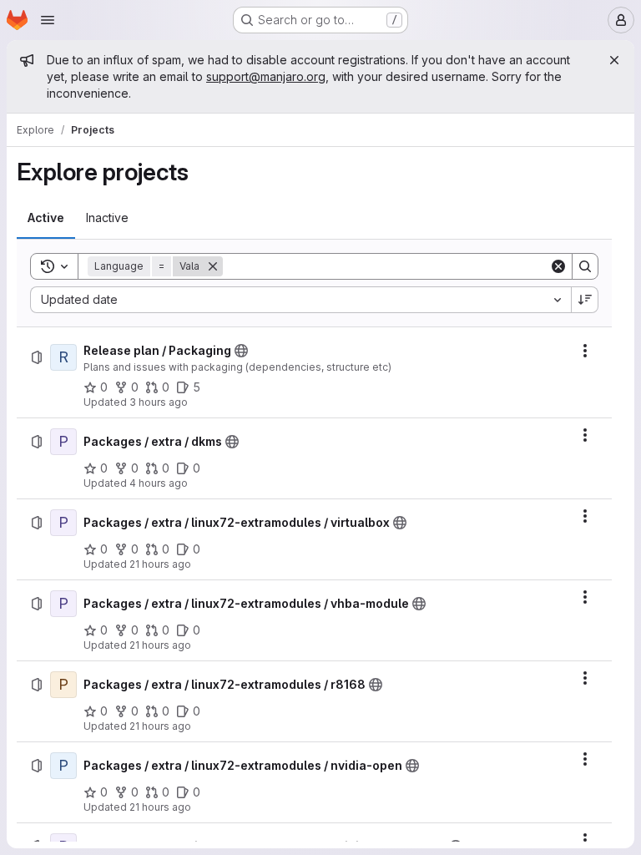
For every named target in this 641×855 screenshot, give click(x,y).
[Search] (585, 266)
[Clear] (558, 266)
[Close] (614, 60)
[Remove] (213, 266)
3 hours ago (158, 402)
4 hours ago (158, 483)
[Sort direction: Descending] (585, 299)
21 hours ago (160, 564)
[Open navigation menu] (47, 20)
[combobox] (300, 299)
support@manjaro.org (266, 76)
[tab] (46, 218)
